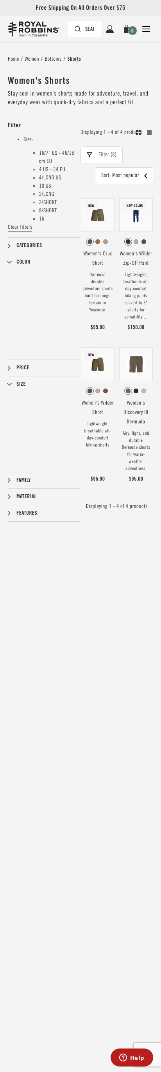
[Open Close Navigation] (146, 29)
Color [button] (23, 262)
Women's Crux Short (97, 258)
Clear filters (20, 227)
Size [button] (21, 384)
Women (32, 59)
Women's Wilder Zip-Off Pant (136, 258)
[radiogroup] (97, 242)
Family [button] (23, 480)
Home (13, 59)
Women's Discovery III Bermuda (135, 412)
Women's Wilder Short (98, 408)
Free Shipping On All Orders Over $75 (80, 7)
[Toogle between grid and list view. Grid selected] (143, 134)
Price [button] (22, 368)
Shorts (74, 59)
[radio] (90, 242)
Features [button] (26, 513)
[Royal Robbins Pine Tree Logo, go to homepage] (37, 29)
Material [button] (26, 497)
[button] (128, 29)
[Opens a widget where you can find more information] (131, 1058)
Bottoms (53, 59)
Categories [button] (29, 245)
